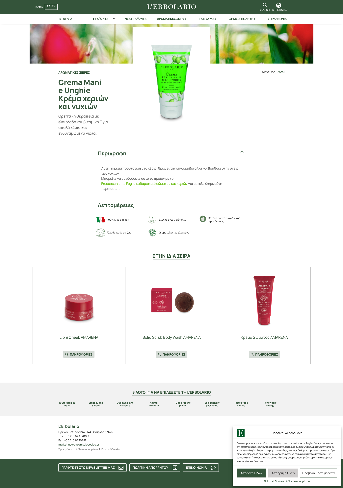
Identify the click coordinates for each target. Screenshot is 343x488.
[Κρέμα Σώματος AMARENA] (264, 300)
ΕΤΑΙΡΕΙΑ (65, 19)
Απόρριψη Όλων (283, 473)
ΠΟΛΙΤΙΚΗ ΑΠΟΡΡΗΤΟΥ (150, 467)
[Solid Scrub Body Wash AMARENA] (171, 300)
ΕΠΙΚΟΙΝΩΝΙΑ (277, 19)
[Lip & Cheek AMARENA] (79, 300)
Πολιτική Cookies (274, 481)
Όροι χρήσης (65, 449)
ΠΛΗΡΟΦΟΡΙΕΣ (80, 354)
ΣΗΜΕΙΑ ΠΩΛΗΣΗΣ (242, 19)
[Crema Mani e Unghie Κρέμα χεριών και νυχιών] (172, 82)
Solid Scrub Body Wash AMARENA (172, 337)
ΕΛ (48, 6)
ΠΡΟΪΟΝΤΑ (100, 19)
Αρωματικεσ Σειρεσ (74, 72)
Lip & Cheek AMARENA (79, 337)
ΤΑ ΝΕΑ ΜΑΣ (207, 19)
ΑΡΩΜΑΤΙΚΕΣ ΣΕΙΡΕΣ (171, 19)
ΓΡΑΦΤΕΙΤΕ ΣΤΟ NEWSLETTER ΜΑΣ (88, 467)
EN (53, 6)
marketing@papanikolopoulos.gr (78, 444)
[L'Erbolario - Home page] (171, 7)
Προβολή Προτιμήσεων (318, 473)
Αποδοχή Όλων (251, 473)
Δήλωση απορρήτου (298, 481)
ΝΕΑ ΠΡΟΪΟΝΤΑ (135, 19)
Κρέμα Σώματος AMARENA (264, 337)
